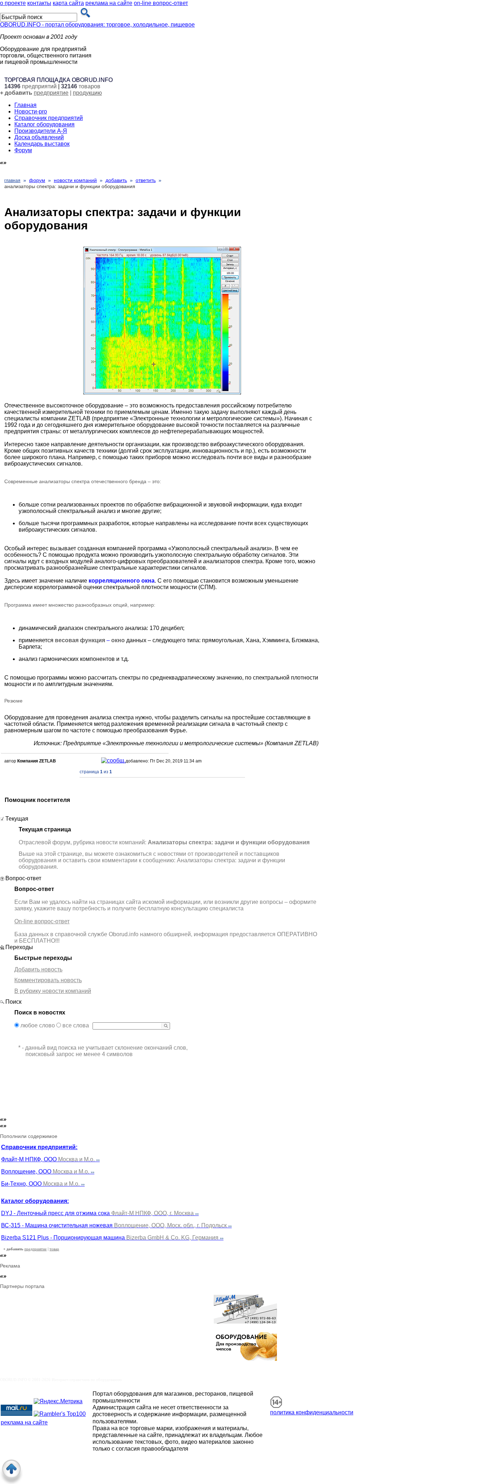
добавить (116, 180)
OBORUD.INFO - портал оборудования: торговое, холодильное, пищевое (97, 25)
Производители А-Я (40, 131)
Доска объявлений (39, 137)
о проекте (13, 3)
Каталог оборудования (44, 124)
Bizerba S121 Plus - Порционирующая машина (112, 1238)
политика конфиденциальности (311, 1412)
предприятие (51, 93)
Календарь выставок (42, 144)
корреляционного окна (122, 581)
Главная (25, 105)
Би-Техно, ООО (43, 1184)
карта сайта (68, 3)
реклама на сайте (108, 3)
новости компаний (75, 180)
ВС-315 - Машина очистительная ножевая (116, 1225)
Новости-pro (30, 111)
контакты (39, 3)
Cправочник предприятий (48, 118)
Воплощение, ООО (47, 1171)
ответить (146, 180)
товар (54, 1249)
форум (37, 180)
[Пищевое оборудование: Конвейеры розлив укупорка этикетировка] (245, 1322)
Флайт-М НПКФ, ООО (50, 1159)
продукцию (87, 93)
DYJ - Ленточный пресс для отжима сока (100, 1213)
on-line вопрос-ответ (161, 3)
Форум (23, 150)
